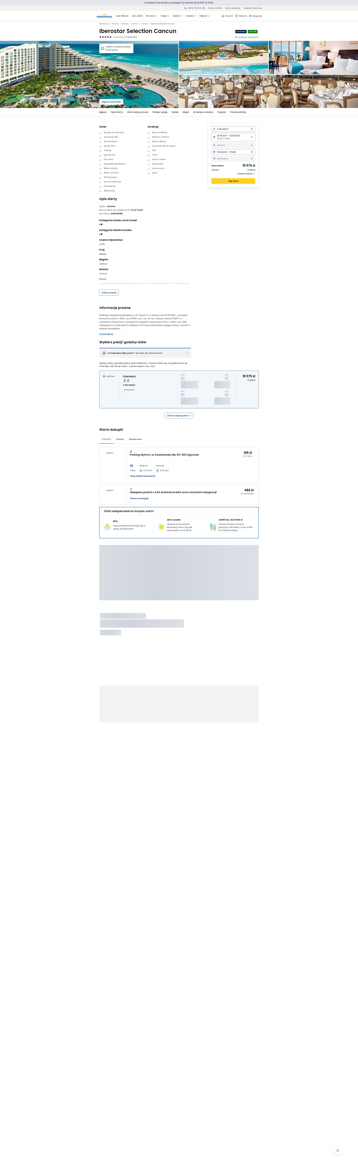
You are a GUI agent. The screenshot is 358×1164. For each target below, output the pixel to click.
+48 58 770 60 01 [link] (194, 8)
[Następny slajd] (260, 112)
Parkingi (119, 439)
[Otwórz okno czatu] (337, 1150)
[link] (104, 16)
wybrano (110, 376)
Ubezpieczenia (135, 439)
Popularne (106, 439)
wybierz (109, 452)
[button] (233, 137)
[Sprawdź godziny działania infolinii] (204, 8)
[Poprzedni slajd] (97, 112)
